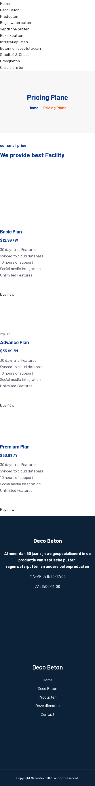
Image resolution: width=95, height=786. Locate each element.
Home (5, 3)
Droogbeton (10, 60)
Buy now (7, 294)
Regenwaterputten (16, 22)
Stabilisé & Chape (15, 54)
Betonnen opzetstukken (20, 48)
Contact (47, 714)
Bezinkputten (11, 35)
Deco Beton (9, 9)
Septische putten (14, 28)
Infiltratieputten (14, 41)
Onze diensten (12, 67)
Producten (9, 16)
